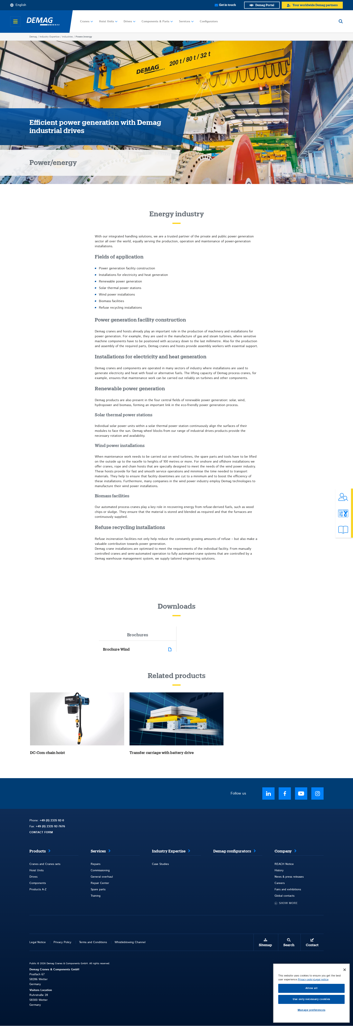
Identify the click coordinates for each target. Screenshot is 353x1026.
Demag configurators (232, 851)
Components (37, 883)
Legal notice (321, 980)
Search (288, 945)
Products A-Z (37, 889)
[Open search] (341, 21)
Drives (128, 21)
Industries (67, 36)
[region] (311, 993)
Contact (312, 945)
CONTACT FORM (41, 832)
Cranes (84, 21)
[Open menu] (15, 21)
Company (283, 851)
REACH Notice (284, 864)
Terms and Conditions (93, 942)
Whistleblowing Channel (130, 942)
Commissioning (100, 870)
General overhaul (102, 877)
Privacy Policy (62, 942)
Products (37, 851)
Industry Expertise (49, 36)
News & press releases (289, 877)
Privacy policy (306, 980)
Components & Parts (155, 21)
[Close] (344, 969)
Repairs (95, 864)
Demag (33, 36)
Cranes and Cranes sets (44, 864)
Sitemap (265, 945)
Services (184, 21)
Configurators (209, 21)
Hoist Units (106, 21)
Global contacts (284, 896)
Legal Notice (37, 942)
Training (96, 896)
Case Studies (160, 864)
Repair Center (100, 883)
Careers (280, 883)
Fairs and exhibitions (288, 889)
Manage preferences (311, 1010)
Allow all (311, 988)
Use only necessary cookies (311, 999)
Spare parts (98, 889)
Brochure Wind (116, 649)
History (279, 870)
